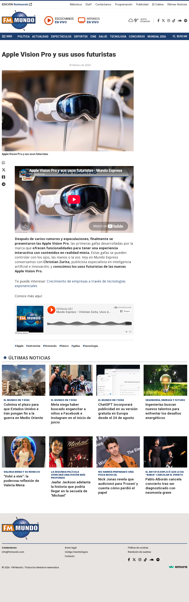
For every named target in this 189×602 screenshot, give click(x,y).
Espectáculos (61, 36)
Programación (123, 4)
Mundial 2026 (156, 36)
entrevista (34, 345)
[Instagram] (169, 21)
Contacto (70, 556)
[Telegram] (6, 184)
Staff (88, 4)
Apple (20, 345)
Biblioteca (76, 4)
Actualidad (40, 36)
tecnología (91, 345)
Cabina (159, 4)
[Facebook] (159, 21)
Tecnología (118, 36)
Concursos (137, 36)
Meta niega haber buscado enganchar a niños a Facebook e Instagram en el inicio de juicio (71, 413)
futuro (65, 345)
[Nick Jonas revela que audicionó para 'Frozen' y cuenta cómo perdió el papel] (118, 452)
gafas (76, 345)
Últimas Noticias (177, 4)
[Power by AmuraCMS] (178, 567)
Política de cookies (138, 547)
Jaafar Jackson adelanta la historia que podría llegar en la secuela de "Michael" (70, 489)
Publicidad (142, 4)
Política (24, 36)
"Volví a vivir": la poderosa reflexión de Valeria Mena (21, 480)
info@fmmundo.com (13, 552)
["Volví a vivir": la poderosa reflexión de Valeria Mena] (23, 452)
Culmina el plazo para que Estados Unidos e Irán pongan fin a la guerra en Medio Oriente (23, 411)
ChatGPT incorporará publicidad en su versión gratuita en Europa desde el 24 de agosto (118, 411)
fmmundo (51, 345)
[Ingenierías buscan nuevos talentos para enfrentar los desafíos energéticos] (165, 380)
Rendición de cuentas (139, 552)
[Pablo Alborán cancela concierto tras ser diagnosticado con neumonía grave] (165, 452)
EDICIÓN (15, 4)
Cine (93, 36)
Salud (103, 36)
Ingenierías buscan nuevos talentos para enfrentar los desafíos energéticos (163, 411)
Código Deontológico (76, 552)
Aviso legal (71, 547)
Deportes (81, 36)
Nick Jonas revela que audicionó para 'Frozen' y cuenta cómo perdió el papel (118, 486)
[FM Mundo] (18, 20)
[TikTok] (174, 21)
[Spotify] (185, 21)
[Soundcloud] (180, 21)
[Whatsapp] (6, 163)
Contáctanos (103, 4)
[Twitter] (164, 21)
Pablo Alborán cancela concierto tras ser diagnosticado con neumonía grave (163, 486)
